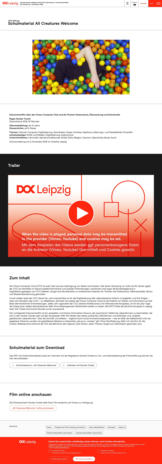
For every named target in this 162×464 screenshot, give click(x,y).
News (49, 427)
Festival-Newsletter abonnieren (59, 433)
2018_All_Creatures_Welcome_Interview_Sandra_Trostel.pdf (95, 365)
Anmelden (143, 3)
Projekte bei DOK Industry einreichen (70, 427)
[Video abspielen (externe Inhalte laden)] (81, 216)
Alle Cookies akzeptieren (84, 459)
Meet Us (122, 427)
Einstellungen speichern (59, 459)
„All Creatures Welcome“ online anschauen (33, 408)
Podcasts (111, 427)
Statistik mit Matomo (107, 450)
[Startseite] (9, 3)
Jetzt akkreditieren (96, 427)
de (127, 3)
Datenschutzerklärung (61, 447)
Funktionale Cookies (58, 450)
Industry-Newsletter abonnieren (89, 433)
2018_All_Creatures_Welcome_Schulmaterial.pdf (39, 365)
